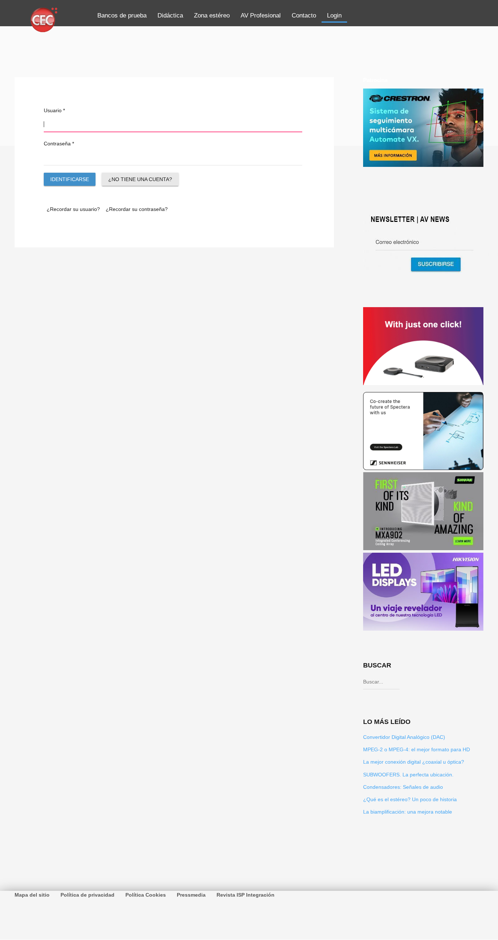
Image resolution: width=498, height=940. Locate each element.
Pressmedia (191, 895)
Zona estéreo (212, 15)
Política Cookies (145, 895)
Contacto (304, 15)
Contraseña (59, 143)
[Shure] (423, 548)
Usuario (54, 110)
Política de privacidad (87, 895)
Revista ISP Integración (246, 895)
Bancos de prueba (122, 15)
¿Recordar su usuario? (73, 209)
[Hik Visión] (423, 629)
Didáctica (170, 15)
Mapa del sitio (32, 895)
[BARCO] (423, 383)
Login (334, 15)
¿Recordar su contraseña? (137, 209)
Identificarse (69, 179)
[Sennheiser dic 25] (423, 468)
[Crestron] (423, 165)
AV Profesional (261, 15)
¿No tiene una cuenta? (140, 179)
